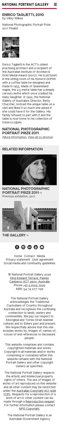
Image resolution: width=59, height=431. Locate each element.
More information (14, 137)
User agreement (42, 259)
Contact (29, 256)
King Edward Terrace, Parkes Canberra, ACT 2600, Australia (29, 280)
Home (18, 256)
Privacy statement (18, 259)
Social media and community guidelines (29, 263)
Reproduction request (39, 401)
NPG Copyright (29, 408)
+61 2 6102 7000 (34, 285)
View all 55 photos (40, 137)
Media (41, 256)
